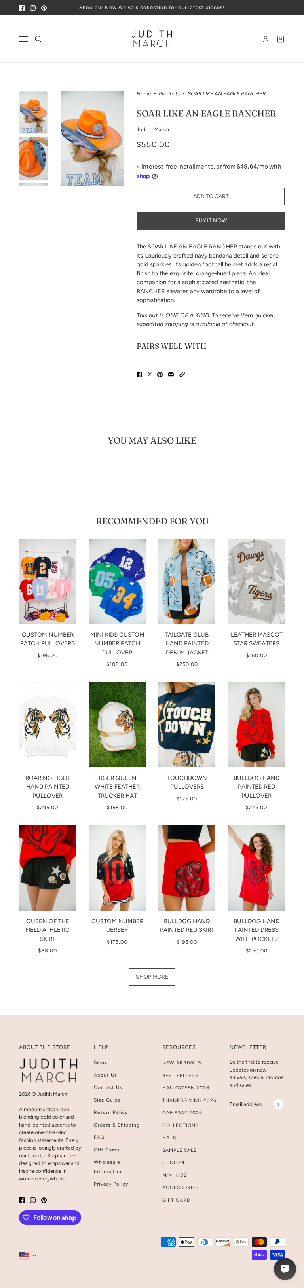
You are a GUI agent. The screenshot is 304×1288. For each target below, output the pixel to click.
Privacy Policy (111, 1184)
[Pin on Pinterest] (160, 374)
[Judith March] (152, 39)
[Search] (38, 38)
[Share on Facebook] (139, 374)
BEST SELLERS (180, 1075)
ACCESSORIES (180, 1187)
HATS (169, 1137)
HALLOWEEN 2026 (185, 1088)
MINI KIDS (174, 1175)
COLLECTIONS (180, 1125)
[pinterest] (44, 7)
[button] (182, 374)
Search (102, 1062)
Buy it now (211, 220)
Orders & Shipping (117, 1125)
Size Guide (107, 1100)
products (169, 94)
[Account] (265, 38)
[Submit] (278, 1104)
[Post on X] (149, 374)
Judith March (153, 129)
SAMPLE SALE (179, 1150)
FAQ (99, 1137)
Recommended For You (152, 520)
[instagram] (33, 7)
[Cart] (280, 38)
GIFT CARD (176, 1200)
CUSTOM (173, 1162)
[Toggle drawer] (23, 39)
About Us (105, 1075)
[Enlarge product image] (92, 138)
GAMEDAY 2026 (182, 1112)
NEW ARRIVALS (181, 1063)
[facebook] (22, 7)
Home (144, 94)
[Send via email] (171, 374)
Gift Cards (107, 1150)
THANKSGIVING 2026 (189, 1100)
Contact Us (108, 1087)
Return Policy (111, 1112)
